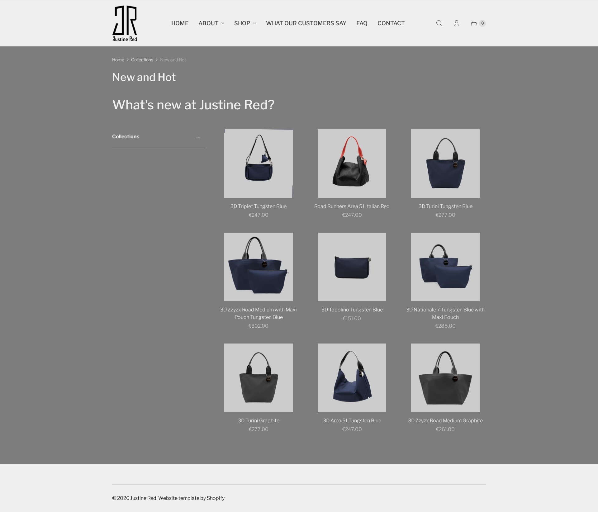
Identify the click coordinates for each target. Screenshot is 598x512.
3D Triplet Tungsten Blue (258, 206)
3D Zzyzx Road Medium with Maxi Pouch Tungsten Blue (258, 313)
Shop (242, 23)
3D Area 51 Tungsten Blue (352, 421)
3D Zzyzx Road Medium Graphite (445, 421)
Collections (142, 59)
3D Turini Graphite (258, 421)
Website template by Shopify (191, 498)
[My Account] (456, 23)
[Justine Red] (124, 23)
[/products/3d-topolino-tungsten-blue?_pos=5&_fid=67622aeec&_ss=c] (352, 267)
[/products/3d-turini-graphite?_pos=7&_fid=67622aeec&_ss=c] (258, 378)
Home (179, 23)
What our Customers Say (306, 23)
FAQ (362, 23)
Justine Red (143, 498)
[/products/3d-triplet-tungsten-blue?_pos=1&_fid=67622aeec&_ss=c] (258, 163)
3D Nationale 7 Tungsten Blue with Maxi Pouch (445, 313)
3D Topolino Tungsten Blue (352, 310)
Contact (391, 23)
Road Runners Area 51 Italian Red (352, 206)
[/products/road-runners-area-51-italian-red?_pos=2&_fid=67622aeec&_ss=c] (352, 163)
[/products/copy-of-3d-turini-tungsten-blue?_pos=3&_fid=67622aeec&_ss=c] (445, 163)
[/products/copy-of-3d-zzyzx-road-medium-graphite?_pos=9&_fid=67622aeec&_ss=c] (445, 378)
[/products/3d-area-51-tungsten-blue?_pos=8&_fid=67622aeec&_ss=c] (352, 378)
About (208, 23)
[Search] (439, 23)
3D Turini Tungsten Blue (445, 206)
